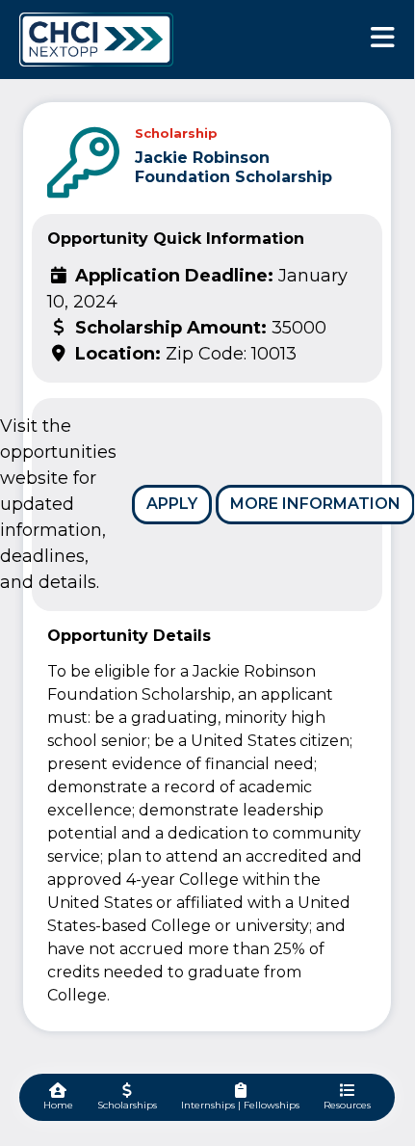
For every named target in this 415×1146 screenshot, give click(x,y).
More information (315, 503)
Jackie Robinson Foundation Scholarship (233, 166)
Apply (171, 503)
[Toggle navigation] (383, 37)
